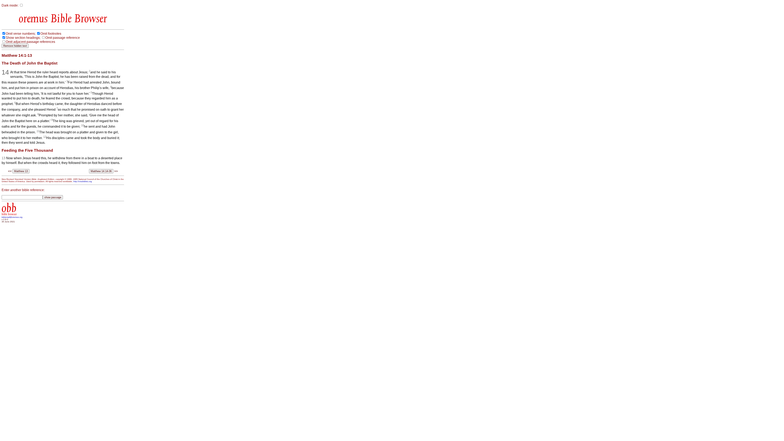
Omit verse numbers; (21, 33)
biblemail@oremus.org (12, 217)
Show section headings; (23, 37)
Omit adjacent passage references (30, 41)
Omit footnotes (50, 33)
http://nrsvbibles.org (82, 181)
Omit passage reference (62, 37)
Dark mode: (10, 5)
